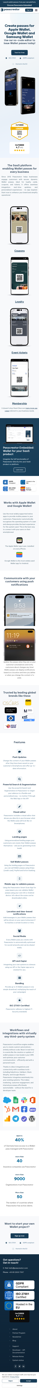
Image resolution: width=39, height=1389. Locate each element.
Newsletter (16, 1337)
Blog (14, 1341)
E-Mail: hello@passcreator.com (15, 1268)
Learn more (19, 470)
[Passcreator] (19, 131)
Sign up (29, 10)
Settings (19, 1385)
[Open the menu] (36, 10)
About (14, 1329)
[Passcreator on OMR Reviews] (20, 148)
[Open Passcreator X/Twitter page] (19, 1366)
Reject (10, 1381)
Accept (28, 1381)
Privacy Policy (14, 1377)
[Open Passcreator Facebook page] (15, 1366)
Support (15, 1346)
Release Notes (18, 1356)
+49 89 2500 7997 (16, 1272)
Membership (19, 403)
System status (18, 1360)
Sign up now (19, 1236)
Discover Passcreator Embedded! (19, 5)
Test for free (19, 52)
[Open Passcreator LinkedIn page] (23, 1366)
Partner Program (18, 1333)
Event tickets (19, 352)
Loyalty (19, 301)
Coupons (19, 250)
